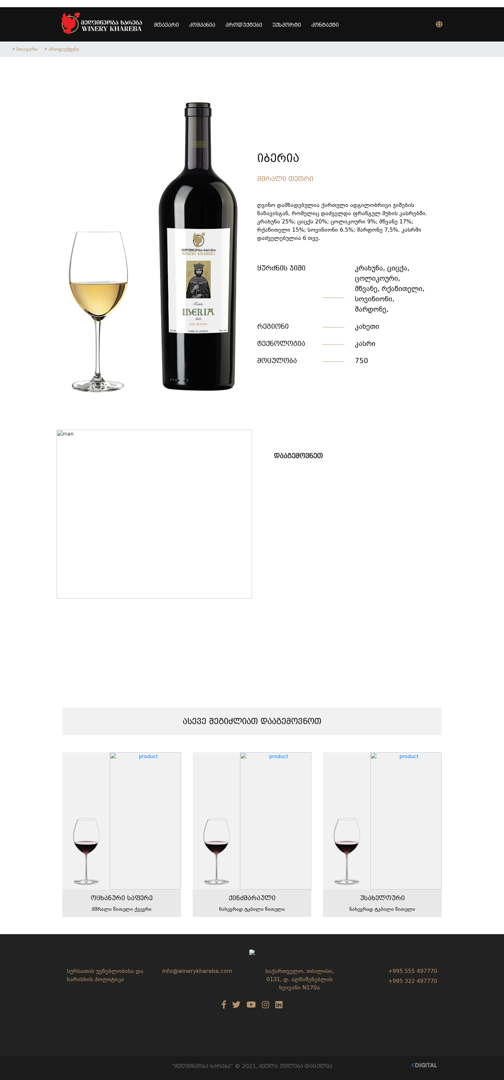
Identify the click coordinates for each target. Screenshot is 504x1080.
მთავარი (166, 25)
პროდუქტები (244, 25)
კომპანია (202, 25)
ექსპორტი (287, 25)
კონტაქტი (325, 25)
